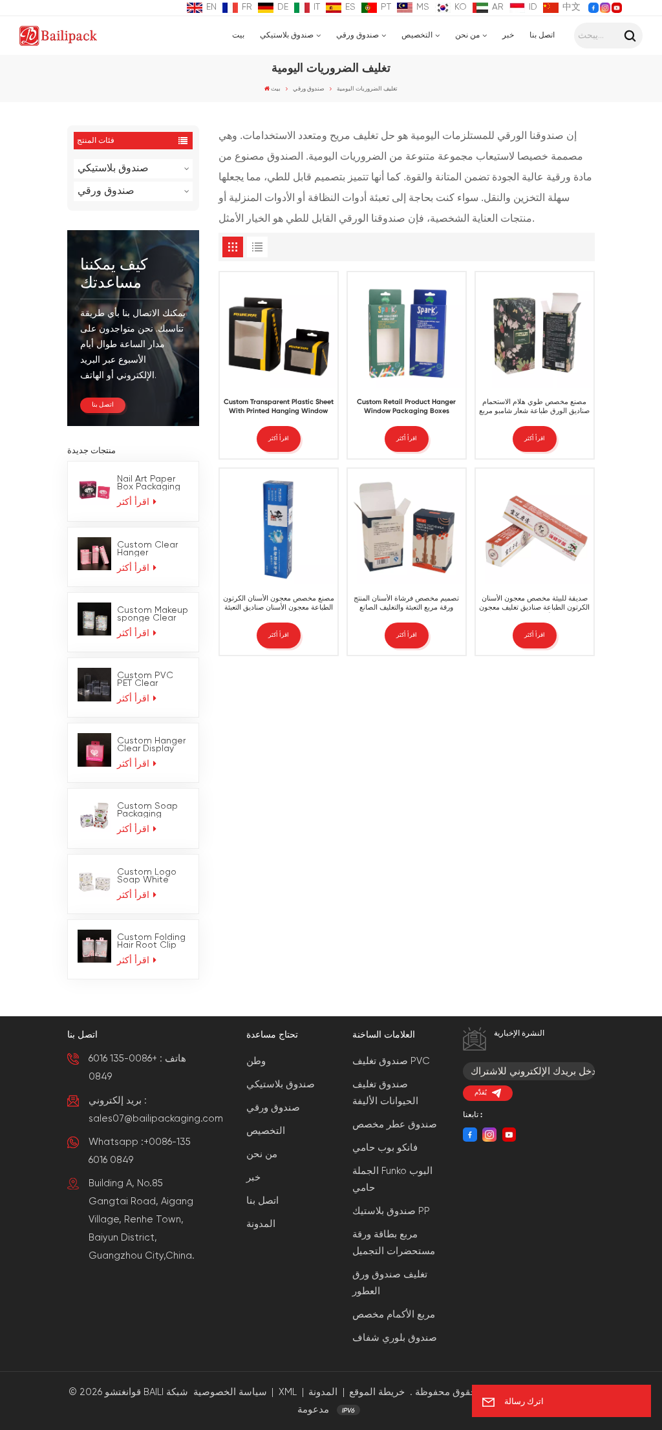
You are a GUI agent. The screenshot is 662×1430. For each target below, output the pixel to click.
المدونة (260, 1224)
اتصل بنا (542, 35)
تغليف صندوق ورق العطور (389, 1283)
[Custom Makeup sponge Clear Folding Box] (94, 619)
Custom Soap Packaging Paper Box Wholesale (147, 810)
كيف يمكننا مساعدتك (113, 274)
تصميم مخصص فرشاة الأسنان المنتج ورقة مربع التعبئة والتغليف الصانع (406, 603)
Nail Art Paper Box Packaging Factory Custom (152, 483)
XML (288, 1392)
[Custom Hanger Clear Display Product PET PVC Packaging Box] (94, 750)
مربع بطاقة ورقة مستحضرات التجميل (393, 1243)
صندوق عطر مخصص (394, 1124)
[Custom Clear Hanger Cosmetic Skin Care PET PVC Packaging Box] (94, 554)
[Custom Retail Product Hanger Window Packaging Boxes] (407, 331)
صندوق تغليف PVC (391, 1061)
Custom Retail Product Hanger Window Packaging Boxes (406, 406)
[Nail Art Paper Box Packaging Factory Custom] (94, 488)
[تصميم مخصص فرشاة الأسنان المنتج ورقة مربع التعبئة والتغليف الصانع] (407, 527)
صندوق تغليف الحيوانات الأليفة (385, 1093)
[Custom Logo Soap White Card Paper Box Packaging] (94, 881)
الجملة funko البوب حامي (392, 1179)
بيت (238, 35)
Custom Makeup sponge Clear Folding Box (152, 614)
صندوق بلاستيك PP (391, 1211)
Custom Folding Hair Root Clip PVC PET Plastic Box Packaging (151, 941)
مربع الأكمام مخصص (393, 1314)
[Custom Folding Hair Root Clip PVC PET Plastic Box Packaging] (94, 946)
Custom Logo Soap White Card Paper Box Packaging (151, 876)
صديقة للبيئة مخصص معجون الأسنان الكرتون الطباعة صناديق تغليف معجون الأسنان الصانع (534, 604)
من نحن (467, 35)
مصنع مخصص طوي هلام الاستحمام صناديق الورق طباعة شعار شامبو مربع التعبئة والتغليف (534, 407)
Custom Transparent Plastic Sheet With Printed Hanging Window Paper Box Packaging (279, 407)
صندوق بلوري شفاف (394, 1338)
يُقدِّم (481, 1093)
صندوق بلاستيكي (287, 35)
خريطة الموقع (377, 1392)
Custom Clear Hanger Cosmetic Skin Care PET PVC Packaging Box (148, 549)
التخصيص (416, 35)
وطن (256, 1061)
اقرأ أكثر (134, 502)
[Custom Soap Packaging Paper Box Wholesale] (94, 815)
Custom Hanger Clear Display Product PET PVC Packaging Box (151, 744)
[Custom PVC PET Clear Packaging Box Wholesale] (94, 684)
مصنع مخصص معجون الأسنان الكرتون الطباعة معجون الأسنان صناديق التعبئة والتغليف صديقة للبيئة (278, 604)
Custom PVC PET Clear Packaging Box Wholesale (148, 679)
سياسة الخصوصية (230, 1392)
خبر (508, 35)
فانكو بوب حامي (385, 1148)
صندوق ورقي (357, 35)
